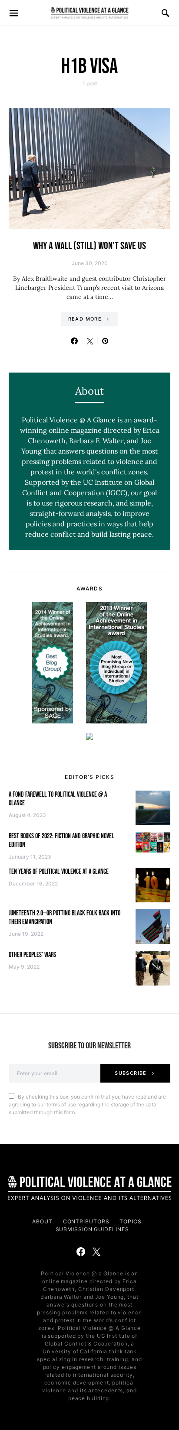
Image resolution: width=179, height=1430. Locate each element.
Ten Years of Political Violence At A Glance (59, 872)
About (42, 1221)
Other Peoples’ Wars (32, 955)
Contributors (86, 1221)
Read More (85, 319)
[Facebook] (80, 1251)
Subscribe (130, 1073)
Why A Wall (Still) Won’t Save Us (89, 246)
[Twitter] (96, 1251)
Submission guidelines (92, 1229)
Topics (130, 1221)
